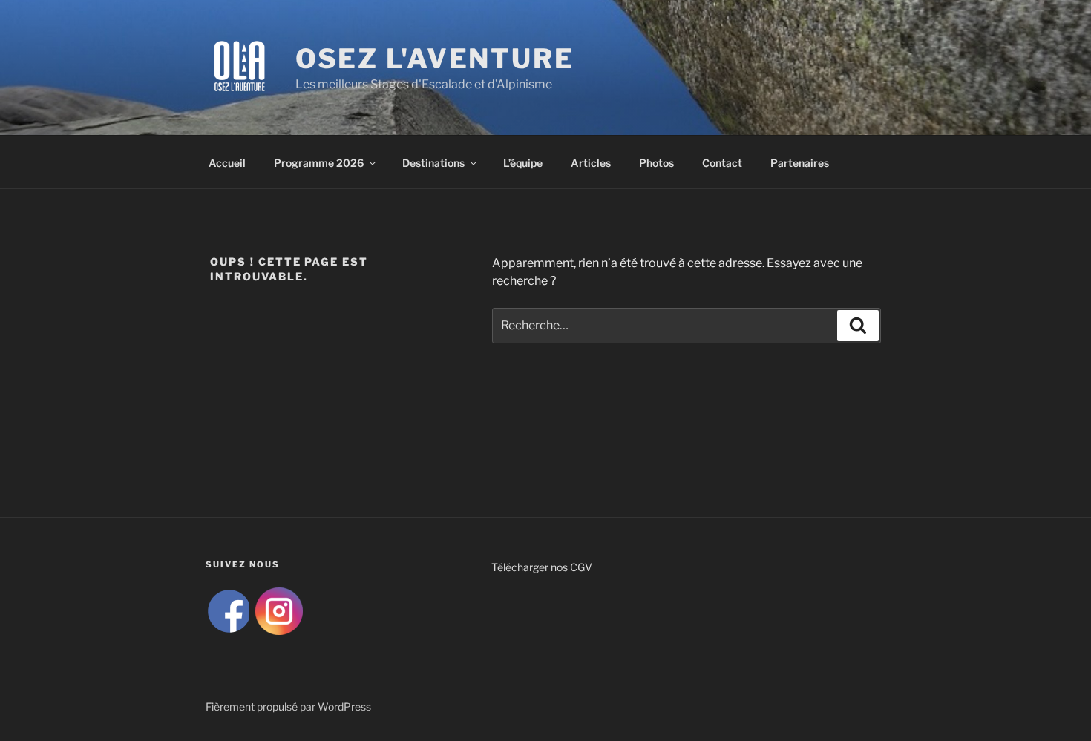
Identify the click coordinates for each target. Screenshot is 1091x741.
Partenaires (799, 163)
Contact (722, 163)
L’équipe (523, 163)
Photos (656, 163)
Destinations (433, 163)
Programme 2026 (319, 163)
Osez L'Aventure (434, 58)
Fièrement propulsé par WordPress (288, 706)
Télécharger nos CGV (541, 567)
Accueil (227, 163)
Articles (591, 163)
